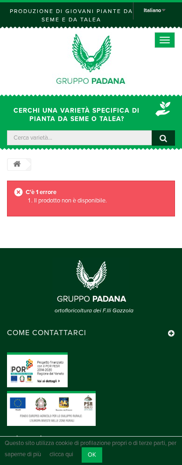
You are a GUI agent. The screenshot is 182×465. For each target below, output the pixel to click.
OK (92, 454)
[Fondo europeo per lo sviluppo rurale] (51, 408)
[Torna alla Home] (17, 164)
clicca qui (61, 454)
